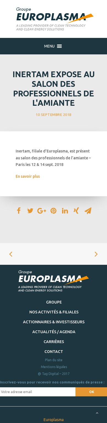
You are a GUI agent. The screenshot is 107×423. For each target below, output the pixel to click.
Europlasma (54, 420)
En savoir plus (28, 176)
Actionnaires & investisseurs (54, 322)
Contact (53, 351)
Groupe (54, 302)
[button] (49, 46)
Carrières (54, 341)
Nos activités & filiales (53, 312)
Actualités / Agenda (53, 332)
